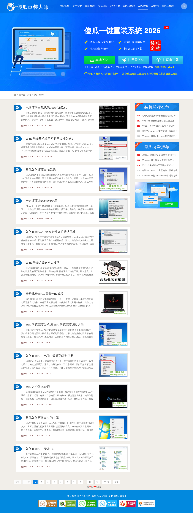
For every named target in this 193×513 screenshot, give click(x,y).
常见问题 (102, 6)
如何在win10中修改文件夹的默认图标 (51, 231)
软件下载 (115, 6)
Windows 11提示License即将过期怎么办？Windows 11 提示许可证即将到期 (159, 136)
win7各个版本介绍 (38, 386)
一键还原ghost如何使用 (41, 200)
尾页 (116, 482)
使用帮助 (77, 6)
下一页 (106, 482)
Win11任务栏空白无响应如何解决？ (158, 126)
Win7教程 (143, 6)
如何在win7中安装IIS (40, 448)
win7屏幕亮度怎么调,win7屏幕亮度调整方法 (55, 324)
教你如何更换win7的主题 (42, 417)
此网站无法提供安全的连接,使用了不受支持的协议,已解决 (159, 115)
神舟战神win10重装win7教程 (44, 293)
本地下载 (101, 60)
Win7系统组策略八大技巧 (43, 262)
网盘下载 (172, 60)
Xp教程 (155, 6)
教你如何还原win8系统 (41, 169)
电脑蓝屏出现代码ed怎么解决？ (47, 107)
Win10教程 (129, 6)
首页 (29, 95)
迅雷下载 (137, 60)
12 (97, 482)
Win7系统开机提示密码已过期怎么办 (50, 138)
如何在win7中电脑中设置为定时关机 (50, 355)
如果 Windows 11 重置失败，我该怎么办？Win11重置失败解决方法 (159, 131)
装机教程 (90, 6)
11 (90, 482)
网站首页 (64, 6)
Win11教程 (168, 6)
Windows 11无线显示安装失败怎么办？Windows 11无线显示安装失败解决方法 (159, 121)
